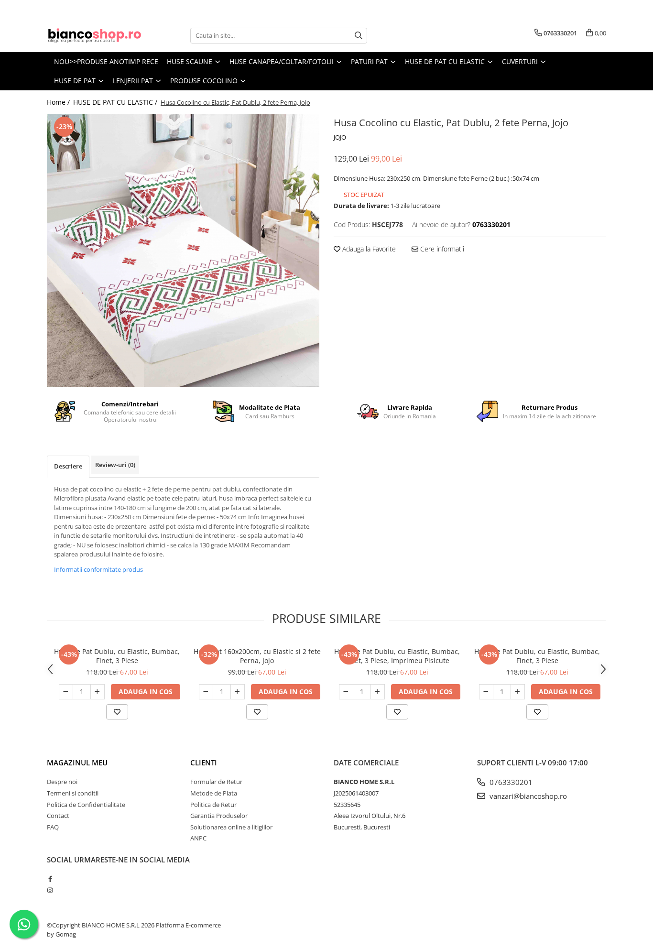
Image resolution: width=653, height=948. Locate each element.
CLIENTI (203, 762)
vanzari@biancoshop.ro (527, 796)
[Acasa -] (94, 35)
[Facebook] (50, 878)
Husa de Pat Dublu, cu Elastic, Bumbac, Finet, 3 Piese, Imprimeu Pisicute (397, 656)
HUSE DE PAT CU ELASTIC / (116, 102)
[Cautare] (358, 36)
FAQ (53, 827)
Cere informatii (441, 248)
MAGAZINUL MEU (77, 762)
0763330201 (510, 782)
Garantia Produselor (219, 815)
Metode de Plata (213, 793)
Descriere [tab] (68, 466)
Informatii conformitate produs (98, 569)
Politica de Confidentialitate (86, 804)
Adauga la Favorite (368, 248)
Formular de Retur (216, 781)
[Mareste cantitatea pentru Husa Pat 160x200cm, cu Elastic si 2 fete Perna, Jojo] (237, 691)
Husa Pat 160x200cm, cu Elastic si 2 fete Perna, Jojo (257, 656)
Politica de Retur (213, 804)
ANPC (198, 838)
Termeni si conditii (72, 793)
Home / (59, 102)
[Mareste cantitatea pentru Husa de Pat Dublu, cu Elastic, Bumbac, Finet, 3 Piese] (97, 691)
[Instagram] (50, 890)
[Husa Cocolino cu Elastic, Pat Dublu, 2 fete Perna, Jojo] (183, 250)
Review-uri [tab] (115, 464)
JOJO (340, 137)
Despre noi (62, 781)
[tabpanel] (183, 250)
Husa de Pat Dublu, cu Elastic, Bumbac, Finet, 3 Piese (117, 656)
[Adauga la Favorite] (117, 711)
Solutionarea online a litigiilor (231, 827)
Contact (58, 815)
